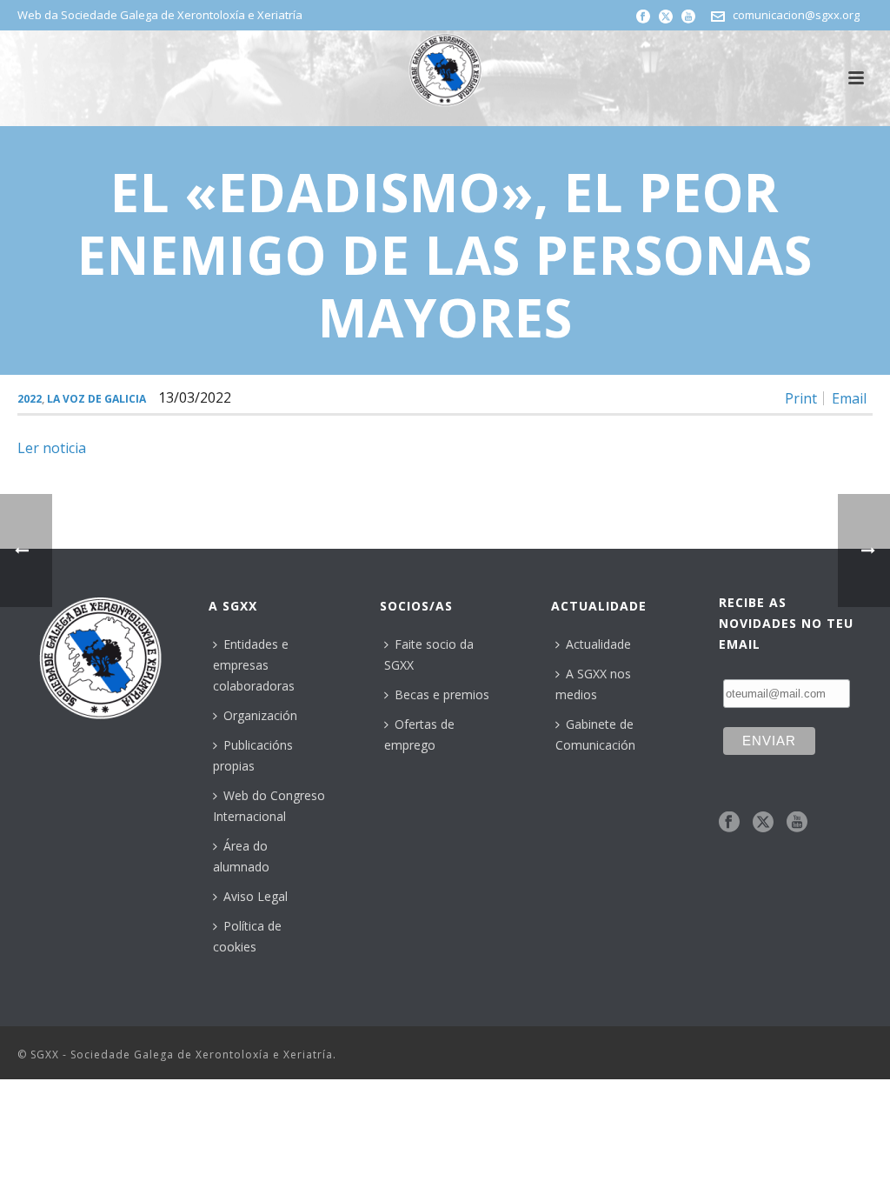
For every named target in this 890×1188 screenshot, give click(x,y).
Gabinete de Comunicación (595, 734)
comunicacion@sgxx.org (796, 15)
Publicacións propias (253, 755)
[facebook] (729, 822)
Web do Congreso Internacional (269, 805)
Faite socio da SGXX (429, 654)
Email (849, 398)
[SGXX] (445, 69)
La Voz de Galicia (96, 398)
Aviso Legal (255, 896)
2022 (29, 398)
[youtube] (797, 822)
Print (801, 398)
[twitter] (763, 822)
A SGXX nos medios (593, 684)
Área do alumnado (241, 856)
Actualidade (598, 644)
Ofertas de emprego (419, 734)
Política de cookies (247, 936)
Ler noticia (51, 447)
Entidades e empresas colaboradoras (254, 665)
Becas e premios (442, 694)
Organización (260, 715)
